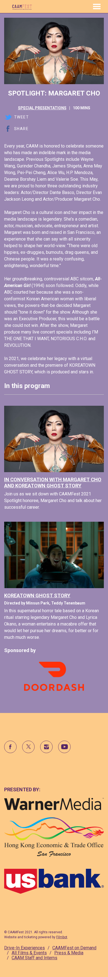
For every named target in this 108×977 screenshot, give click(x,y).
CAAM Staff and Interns (34, 957)
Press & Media (68, 952)
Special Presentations (42, 108)
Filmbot (61, 937)
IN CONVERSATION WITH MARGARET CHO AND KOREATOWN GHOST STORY (52, 482)
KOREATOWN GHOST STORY (37, 595)
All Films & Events (29, 952)
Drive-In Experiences (24, 947)
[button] (97, 6)
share (21, 128)
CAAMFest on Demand (74, 947)
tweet (21, 117)
